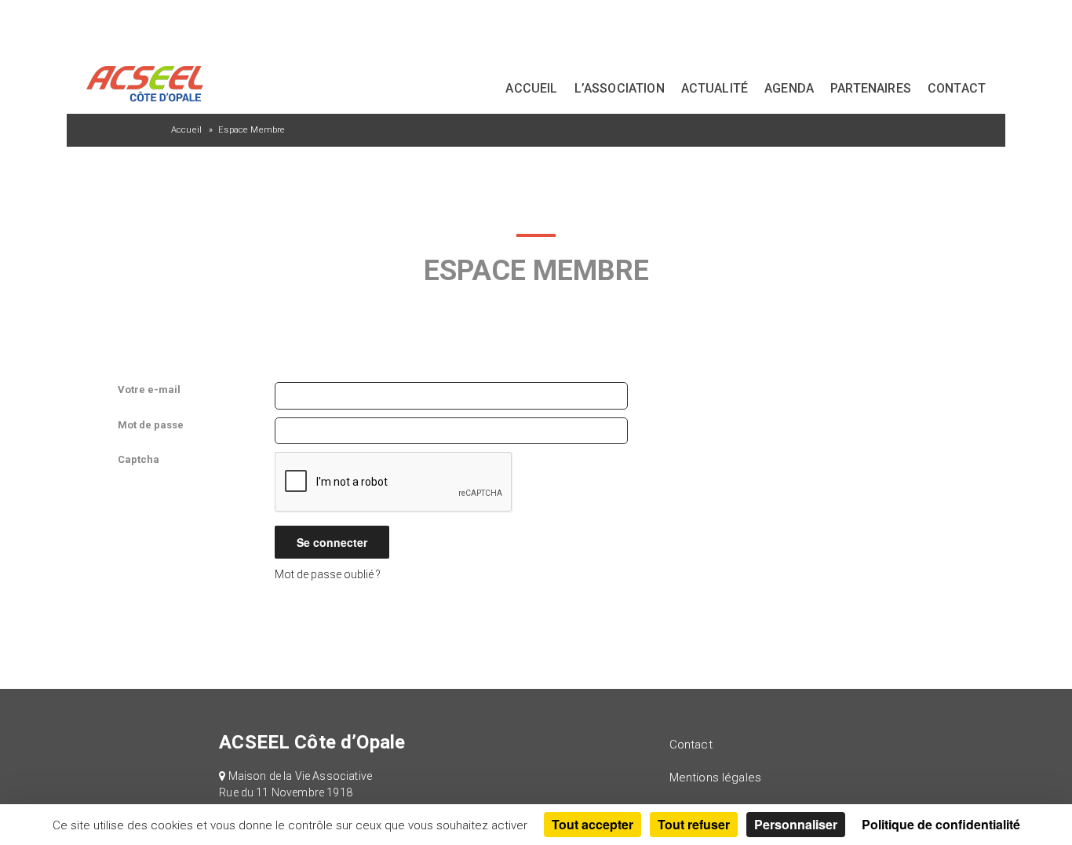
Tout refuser (694, 824)
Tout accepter (592, 824)
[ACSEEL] (144, 82)
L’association (619, 88)
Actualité (714, 88)
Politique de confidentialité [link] (941, 824)
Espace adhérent (959, 25)
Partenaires (870, 88)
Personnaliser (795, 824)
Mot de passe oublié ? (328, 574)
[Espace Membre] (88, 23)
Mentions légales (715, 777)
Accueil (531, 88)
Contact (957, 88)
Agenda (789, 88)
